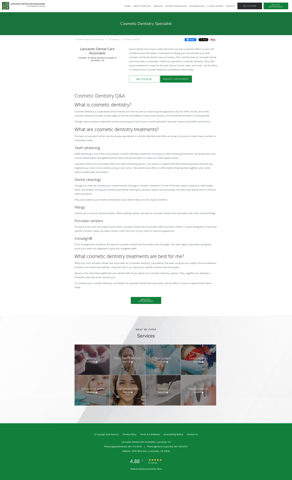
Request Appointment (176, 79)
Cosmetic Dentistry (132, 39)
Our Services (113, 39)
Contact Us (192, 434)
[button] (275, 5)
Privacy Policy (129, 434)
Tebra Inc (115, 434)
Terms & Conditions (150, 434)
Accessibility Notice (173, 434)
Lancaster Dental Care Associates (89, 39)
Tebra (159, 469)
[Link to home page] (23, 6)
